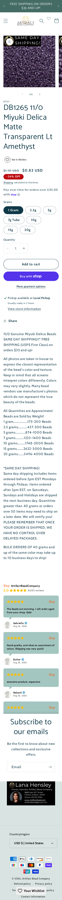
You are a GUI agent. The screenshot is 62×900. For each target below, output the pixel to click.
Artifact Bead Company (36, 878)
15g (10, 230)
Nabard (17, 692)
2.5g (33, 210)
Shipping (8, 182)
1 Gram (13, 210)
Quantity (9, 239)
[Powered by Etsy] (52, 601)
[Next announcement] (58, 6)
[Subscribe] (50, 767)
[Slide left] (22, 94)
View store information (24, 309)
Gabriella (18, 623)
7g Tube (14, 220)
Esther (17, 659)
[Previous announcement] (4, 6)
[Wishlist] (49, 21)
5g (49, 210)
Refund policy (22, 883)
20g (27, 230)
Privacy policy (43, 883)
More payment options (31, 286)
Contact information (33, 896)
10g (34, 220)
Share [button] (12, 321)
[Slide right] (40, 94)
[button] (6, 21)
